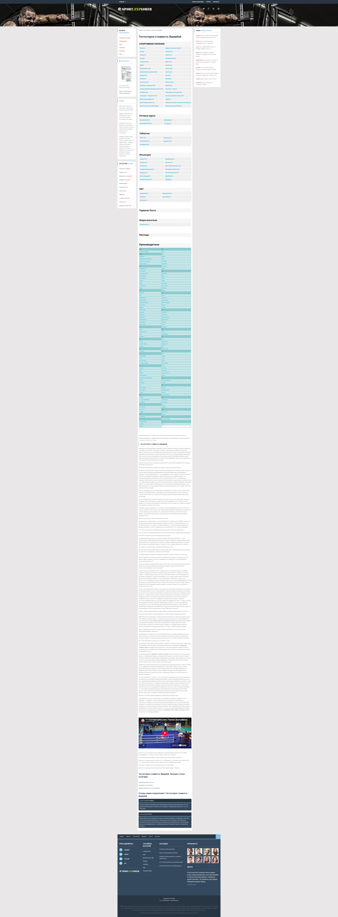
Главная (121, 2)
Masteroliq (122, 183)
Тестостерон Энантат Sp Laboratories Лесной (162, 620)
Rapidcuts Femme (124, 205)
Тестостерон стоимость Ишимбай (153, 30)
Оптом (208, 2)
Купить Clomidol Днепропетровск (168, 852)
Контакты (216, 2)
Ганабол (121, 202)
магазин (144, 836)
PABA (120, 194)
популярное (136, 836)
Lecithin (121, 191)
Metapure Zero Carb (124, 176)
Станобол (122, 187)
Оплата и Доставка (198, 2)
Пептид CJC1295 (123, 168)
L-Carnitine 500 (123, 198)
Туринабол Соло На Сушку (146, 785)
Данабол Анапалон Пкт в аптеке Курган (149, 788)
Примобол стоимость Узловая (159, 654)
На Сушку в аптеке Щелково (167, 849)
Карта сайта (169, 904)
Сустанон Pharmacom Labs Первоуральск (170, 865)
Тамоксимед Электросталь (146, 782)
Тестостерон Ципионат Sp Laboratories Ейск (171, 862)
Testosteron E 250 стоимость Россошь (174, 710)
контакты (157, 836)
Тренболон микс (123, 179)
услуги (151, 836)
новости (128, 836)
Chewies (121, 172)
